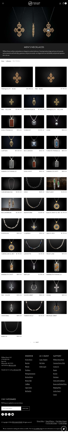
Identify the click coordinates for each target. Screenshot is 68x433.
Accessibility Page (38, 428)
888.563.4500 (12, 365)
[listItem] (51, 423)
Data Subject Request (61, 421)
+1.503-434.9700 (16, 370)
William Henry (17, 422)
